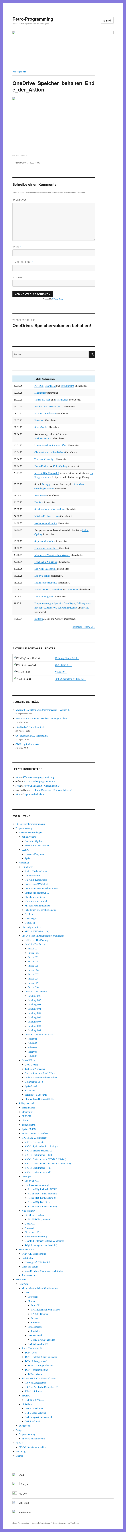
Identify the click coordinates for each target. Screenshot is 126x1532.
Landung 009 (34, 1030)
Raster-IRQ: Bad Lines (39, 1202)
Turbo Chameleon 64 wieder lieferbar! (41, 785)
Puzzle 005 (33, 965)
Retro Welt (21, 1279)
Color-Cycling (60, 466)
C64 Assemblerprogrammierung (38, 777)
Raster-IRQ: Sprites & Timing (42, 1206)
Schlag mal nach (42, 399)
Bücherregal (24, 1425)
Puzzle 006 (33, 970)
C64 (27, 1292)
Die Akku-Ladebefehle (36, 879)
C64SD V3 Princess (34, 1399)
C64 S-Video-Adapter (35, 1412)
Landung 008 (34, 1025)
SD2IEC (26, 1395)
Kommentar (20, 200)
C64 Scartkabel (32, 1421)
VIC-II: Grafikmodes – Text (38, 1154)
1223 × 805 (35, 162)
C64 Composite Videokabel (38, 1417)
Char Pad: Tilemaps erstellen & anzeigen (44, 1240)
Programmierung (42, 603)
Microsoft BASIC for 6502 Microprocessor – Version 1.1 (43, 709)
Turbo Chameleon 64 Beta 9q (69, 678)
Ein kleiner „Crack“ (34, 1232)
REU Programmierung (36, 1236)
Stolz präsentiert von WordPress (66, 1522)
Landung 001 (34, 995)
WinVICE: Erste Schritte (34, 1253)
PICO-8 (19, 1442)
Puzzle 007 (33, 974)
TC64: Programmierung (36, 1369)
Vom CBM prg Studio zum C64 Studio (44, 1270)
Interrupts (26, 1176)
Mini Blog (21, 1451)
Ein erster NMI (32, 1180)
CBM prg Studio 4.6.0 (66, 657)
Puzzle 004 (33, 961)
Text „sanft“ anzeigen (44, 459)
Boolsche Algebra (43, 607)
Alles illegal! (40, 495)
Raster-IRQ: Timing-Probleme (42, 1193)
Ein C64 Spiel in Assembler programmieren (43, 935)
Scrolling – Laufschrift (36, 1094)
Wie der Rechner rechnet (65, 607)
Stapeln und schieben (44, 541)
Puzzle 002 (33, 952)
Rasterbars (39, 420)
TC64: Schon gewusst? (36, 1361)
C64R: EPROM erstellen (43, 1339)
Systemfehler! (62, 399)
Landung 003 (34, 1004)
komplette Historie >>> (84, 626)
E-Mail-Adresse (22, 262)
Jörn (18, 777)
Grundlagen (72, 589)
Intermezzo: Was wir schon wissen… (52, 554)
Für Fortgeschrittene (31, 927)
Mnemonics (40, 392)
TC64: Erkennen (36, 1374)
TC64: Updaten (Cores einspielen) (41, 1356)
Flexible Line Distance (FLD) (48, 406)
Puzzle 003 (33, 957)
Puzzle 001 (33, 948)
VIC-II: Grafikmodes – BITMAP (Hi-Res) (45, 1159)
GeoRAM (30, 1223)
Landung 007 (34, 1021)
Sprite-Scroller (41, 427)
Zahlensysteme (84, 603)
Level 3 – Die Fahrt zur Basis (39, 1034)
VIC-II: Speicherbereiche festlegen (41, 1146)
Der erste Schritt (42, 575)
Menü (107, 20)
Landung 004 (34, 1008)
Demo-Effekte (41, 466)
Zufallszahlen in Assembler (35, 1133)
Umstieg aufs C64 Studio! (37, 1262)
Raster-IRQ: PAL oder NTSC (42, 1189)
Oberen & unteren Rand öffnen (49, 452)
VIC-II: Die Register (35, 1141)
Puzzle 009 (33, 982)
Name (16, 246)
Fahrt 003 (32, 1047)
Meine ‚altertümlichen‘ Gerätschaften (40, 1288)
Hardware (23, 1283)
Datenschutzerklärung (41, 1522)
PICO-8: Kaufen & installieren (33, 1447)
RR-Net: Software (33, 1391)
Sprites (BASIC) (42, 589)
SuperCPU (36, 1305)
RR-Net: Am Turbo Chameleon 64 (41, 1386)
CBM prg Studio (30, 1266)
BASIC (85, 607)
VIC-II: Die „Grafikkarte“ (34, 1137)
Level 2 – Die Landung (36, 991)
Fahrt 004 (32, 1051)
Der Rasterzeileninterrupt (37, 1184)
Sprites (28, 858)
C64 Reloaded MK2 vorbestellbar (32, 735)
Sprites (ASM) (29, 1129)
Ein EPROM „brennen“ (39, 1219)
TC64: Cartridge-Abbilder (40, 1365)
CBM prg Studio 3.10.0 (27, 744)
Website (17, 277)
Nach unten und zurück (45, 523)
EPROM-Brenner (39, 1313)
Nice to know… (29, 1210)
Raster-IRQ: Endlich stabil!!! (42, 1197)
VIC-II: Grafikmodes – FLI (38, 1167)
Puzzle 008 (33, 978)
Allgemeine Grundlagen (63, 603)
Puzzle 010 (33, 987)
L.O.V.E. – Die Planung (36, 939)
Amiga (19, 1429)
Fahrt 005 (32, 1056)
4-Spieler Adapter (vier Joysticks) (41, 1245)
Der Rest (38, 502)
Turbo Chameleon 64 (32, 1348)
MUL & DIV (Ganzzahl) (46, 472)
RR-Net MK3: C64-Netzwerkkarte (38, 1378)
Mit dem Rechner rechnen (47, 516)
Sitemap (19, 1455)
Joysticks (35, 1331)
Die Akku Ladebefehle (45, 568)
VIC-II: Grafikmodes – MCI (38, 1172)
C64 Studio (27, 1258)
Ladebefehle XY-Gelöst (45, 561)
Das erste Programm (44, 596)
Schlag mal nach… (28, 1103)
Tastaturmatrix (67, 385)
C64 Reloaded (35, 1335)
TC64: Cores (31, 1352)
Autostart (29, 1227)
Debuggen (47, 484)
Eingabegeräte (35, 1326)
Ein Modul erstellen (34, 1215)
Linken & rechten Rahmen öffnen (50, 445)
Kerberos (35, 1322)
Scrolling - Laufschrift (45, 413)
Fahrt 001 (32, 1038)
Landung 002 (34, 1000)
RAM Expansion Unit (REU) (45, 1309)
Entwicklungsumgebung (33, 1438)
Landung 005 (34, 1013)
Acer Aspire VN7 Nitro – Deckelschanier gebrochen (41, 718)
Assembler (57, 589)
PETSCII (38, 385)
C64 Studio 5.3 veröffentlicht (30, 727)
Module (31, 1301)
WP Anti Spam (57, 299)
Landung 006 (34, 1017)
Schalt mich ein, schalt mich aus (49, 509)
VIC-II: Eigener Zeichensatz (38, 1150)
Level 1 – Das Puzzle (35, 944)
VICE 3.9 (60, 671)
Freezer (34, 1318)
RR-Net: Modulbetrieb (36, 1382)
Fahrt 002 (32, 1043)
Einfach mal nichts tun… (46, 548)
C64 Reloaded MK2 (38, 1343)
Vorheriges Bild (19, 71)
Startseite (38, 618)
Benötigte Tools (26, 1249)
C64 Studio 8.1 (62, 664)
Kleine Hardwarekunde (45, 582)
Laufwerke (33, 1296)
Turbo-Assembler (30, 1275)
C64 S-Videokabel (34, 1408)
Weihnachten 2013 (43, 438)
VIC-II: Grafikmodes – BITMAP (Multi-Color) (48, 1163)
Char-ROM (50, 385)
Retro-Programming (32, 19)
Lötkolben (27, 1404)
